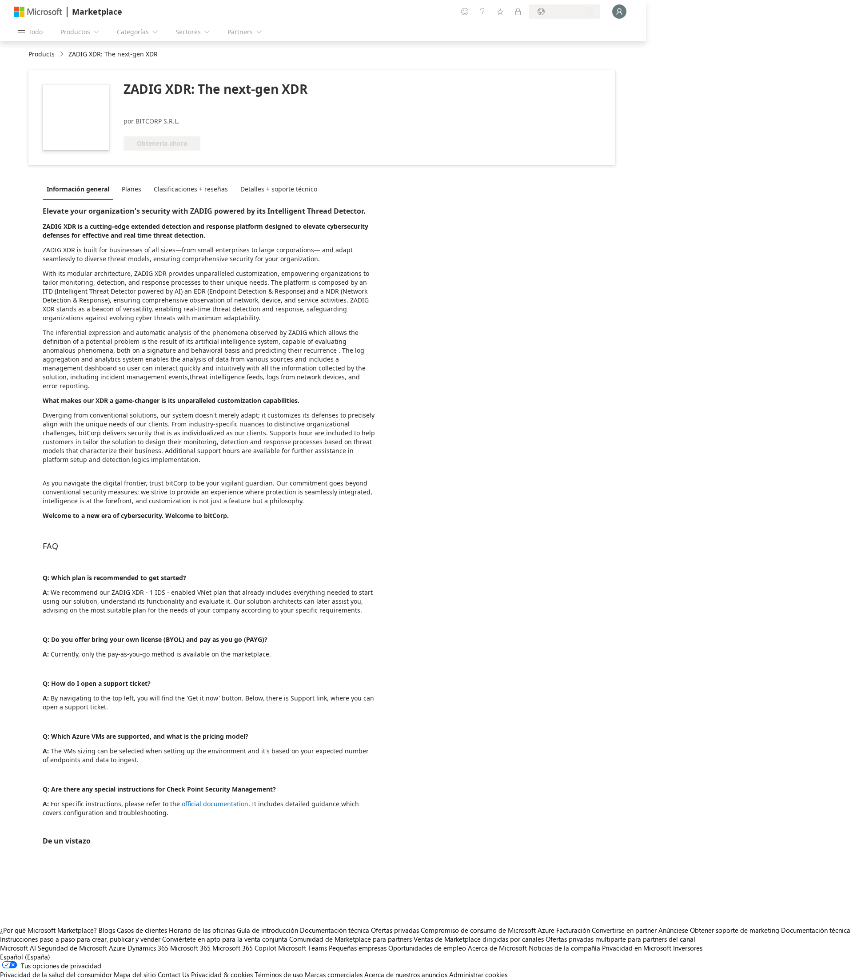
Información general (78, 189)
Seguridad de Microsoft (72, 947)
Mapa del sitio (135, 974)
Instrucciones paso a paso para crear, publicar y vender (80, 939)
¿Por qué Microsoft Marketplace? (48, 930)
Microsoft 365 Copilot (244, 947)
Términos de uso (279, 974)
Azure (117, 947)
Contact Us (173, 974)
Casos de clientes (142, 930)
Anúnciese (673, 930)
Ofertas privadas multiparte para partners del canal (620, 939)
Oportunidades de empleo (427, 947)
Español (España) (25, 956)
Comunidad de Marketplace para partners (350, 939)
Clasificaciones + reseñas (191, 189)
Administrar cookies (478, 974)
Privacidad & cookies (222, 974)
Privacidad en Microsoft (636, 947)
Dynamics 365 (148, 947)
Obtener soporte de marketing (734, 930)
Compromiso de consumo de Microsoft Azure (488, 930)
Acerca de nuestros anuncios (405, 974)
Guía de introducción (267, 930)
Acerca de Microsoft (497, 947)
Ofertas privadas (395, 930)
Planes (131, 189)
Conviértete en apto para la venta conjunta (224, 939)
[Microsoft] (38, 12)
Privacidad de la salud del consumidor (56, 974)
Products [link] (41, 54)
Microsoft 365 (190, 947)
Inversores (687, 947)
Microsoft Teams (302, 947)
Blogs (107, 930)
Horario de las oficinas (202, 930)
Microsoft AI (18, 947)
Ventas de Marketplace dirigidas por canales (479, 939)
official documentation (215, 804)
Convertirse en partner (624, 930)
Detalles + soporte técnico (278, 189)
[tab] (80, 189)
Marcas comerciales (334, 974)
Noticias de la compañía (564, 947)
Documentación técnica (334, 930)
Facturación (573, 930)
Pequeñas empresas (358, 947)
